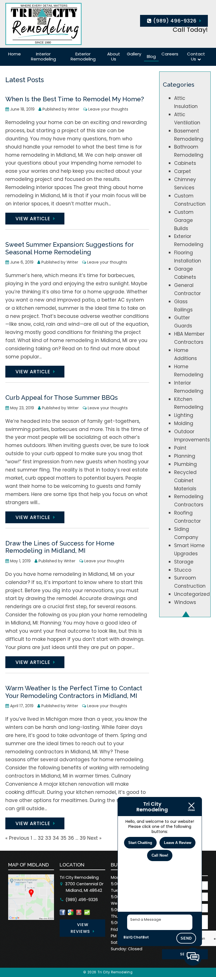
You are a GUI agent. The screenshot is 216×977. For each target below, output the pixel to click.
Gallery (134, 54)
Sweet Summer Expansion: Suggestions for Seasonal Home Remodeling (69, 248)
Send (186, 938)
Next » (94, 838)
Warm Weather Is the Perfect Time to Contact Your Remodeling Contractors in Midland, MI (73, 691)
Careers (169, 54)
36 (71, 838)
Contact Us (196, 56)
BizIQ (127, 937)
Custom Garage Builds (184, 220)
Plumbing (185, 464)
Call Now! (160, 855)
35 (63, 838)
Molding (183, 423)
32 (41, 838)
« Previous (17, 838)
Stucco (182, 570)
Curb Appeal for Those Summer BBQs (61, 397)
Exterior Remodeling (83, 56)
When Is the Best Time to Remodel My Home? (74, 99)
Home (14, 54)
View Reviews (80, 928)
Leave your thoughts (108, 109)
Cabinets (185, 163)
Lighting (183, 415)
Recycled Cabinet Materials (185, 480)
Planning (184, 456)
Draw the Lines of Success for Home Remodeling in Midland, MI (59, 547)
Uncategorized (192, 594)
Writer (73, 109)
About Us (113, 56)
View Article (32, 218)
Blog (151, 56)
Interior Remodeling (43, 56)
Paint (180, 447)
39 (83, 838)
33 (48, 838)
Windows (185, 602)
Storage (184, 561)
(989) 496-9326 (174, 20)
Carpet (182, 171)
